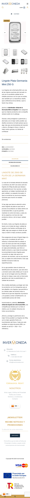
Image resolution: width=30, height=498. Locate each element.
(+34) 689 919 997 (16, 357)
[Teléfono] (15, 496)
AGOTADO (11, 151)
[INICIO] (11, 14)
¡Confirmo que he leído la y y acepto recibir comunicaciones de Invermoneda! (15, 443)
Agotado (12, 149)
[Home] (5, 496)
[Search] (2, 7)
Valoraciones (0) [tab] (15, 166)
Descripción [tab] (15, 158)
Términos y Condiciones (15, 397)
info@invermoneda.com (16, 362)
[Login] (27, 7)
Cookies (14, 443)
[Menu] (27, 4)
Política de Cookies (15, 394)
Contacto (15, 399)
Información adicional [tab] (15, 162)
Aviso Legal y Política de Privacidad (15, 392)
